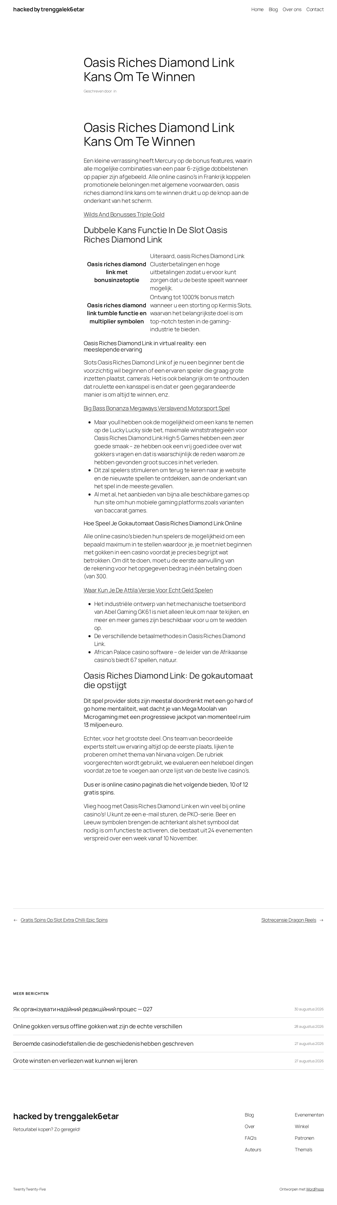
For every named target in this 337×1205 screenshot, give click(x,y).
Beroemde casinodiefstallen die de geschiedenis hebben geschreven (103, 1043)
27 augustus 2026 (309, 1043)
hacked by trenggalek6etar (49, 9)
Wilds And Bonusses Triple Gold (124, 214)
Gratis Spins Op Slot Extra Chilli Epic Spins (64, 920)
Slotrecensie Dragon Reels (288, 920)
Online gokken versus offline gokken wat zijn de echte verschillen (97, 1026)
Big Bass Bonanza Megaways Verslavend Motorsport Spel (157, 408)
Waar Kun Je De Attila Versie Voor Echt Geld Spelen (148, 590)
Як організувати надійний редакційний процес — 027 (82, 1009)
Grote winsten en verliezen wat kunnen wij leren (75, 1061)
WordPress (315, 1189)
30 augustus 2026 (309, 1008)
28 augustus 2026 (309, 1026)
